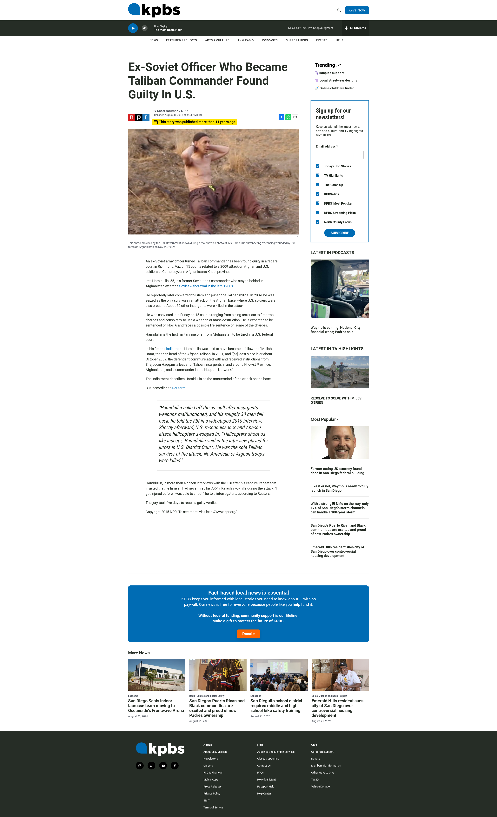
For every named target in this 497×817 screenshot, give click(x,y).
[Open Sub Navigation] (160, 40)
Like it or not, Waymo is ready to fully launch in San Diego (339, 488)
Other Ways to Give (322, 772)
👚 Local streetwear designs (336, 80)
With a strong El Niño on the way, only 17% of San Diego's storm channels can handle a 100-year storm (340, 508)
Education (255, 695)
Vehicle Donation (321, 786)
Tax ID (315, 779)
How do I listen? (266, 779)
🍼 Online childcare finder (334, 88)
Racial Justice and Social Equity (206, 695)
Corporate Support (322, 751)
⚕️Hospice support (329, 73)
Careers (208, 765)
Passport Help (265, 786)
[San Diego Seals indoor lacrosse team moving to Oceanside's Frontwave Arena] (156, 675)
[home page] (154, 10)
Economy (133, 695)
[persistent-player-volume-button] (144, 28)
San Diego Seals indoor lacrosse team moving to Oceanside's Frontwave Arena (156, 705)
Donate (248, 633)
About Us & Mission (215, 751)
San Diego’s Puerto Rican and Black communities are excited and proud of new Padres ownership (338, 529)
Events (322, 40)
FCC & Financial (212, 772)
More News (139, 652)
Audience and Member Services (276, 751)
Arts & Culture (217, 40)
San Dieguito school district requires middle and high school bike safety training (276, 705)
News (154, 40)
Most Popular (323, 419)
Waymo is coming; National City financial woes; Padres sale (336, 330)
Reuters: (178, 388)
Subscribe (340, 233)
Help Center (264, 793)
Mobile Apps (210, 779)
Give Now (357, 10)
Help (339, 40)
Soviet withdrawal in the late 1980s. (206, 286)
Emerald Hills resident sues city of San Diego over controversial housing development (337, 551)
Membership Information (326, 765)
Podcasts (270, 40)
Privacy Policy (211, 793)
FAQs (260, 772)
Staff (206, 800)
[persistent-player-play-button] (133, 28)
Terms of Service (213, 807)
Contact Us (264, 765)
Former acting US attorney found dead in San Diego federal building (337, 471)
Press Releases (212, 786)
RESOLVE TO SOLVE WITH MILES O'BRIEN (336, 400)
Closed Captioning (268, 758)
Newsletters (210, 758)
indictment (174, 349)
